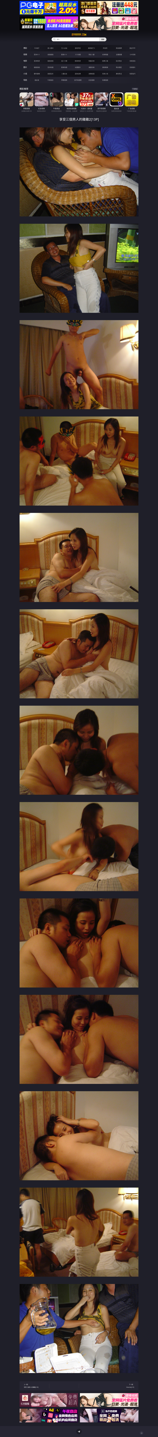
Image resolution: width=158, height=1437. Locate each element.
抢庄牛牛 (132, 48)
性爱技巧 (132, 74)
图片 (25, 67)
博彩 (25, 48)
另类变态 (132, 61)
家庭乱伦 (50, 74)
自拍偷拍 (50, 55)
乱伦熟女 (119, 61)
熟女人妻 (91, 55)
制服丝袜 (91, 61)
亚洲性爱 (37, 61)
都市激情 (37, 74)
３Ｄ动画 (78, 55)
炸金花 (105, 48)
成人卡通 (64, 61)
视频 (25, 54)
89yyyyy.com (79, 35)
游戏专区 (78, 48)
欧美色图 (64, 67)
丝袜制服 (105, 55)
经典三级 (105, 61)
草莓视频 (64, 80)
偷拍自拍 (50, 61)
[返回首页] (141, 1433)
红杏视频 (91, 80)
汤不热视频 (77, 80)
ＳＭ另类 (132, 55)
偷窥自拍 (37, 67)
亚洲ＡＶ (37, 55)
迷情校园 (91, 74)
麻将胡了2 (91, 48)
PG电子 (36, 48)
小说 (25, 73)
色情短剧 (105, 80)
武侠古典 (78, 74)
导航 (25, 80)
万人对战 (64, 48)
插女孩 (37, 80)
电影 (25, 61)
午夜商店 (50, 80)
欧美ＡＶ (64, 55)
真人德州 (50, 48)
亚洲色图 (50, 67)
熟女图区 (119, 67)
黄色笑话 (119, 74)
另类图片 (132, 67)
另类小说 (105, 74)
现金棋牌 (119, 48)
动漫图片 (78, 67)
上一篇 (31, 1386)
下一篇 (130, 1386)
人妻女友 (64, 74)
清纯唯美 (105, 67)
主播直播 (119, 55)
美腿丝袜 (91, 67)
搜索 (102, 39)
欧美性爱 (78, 61)
